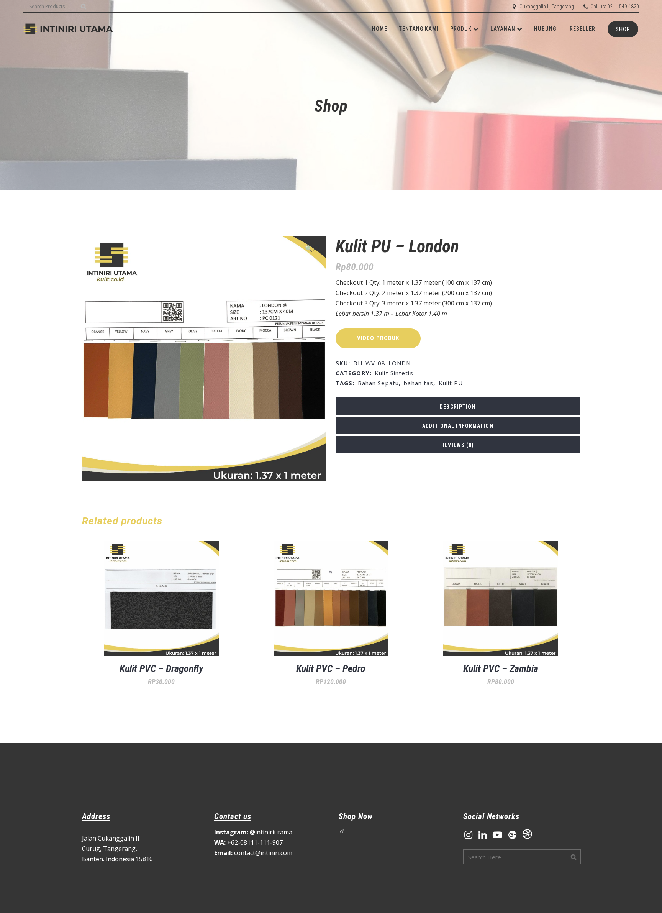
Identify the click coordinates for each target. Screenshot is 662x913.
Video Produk (378, 338)
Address (96, 816)
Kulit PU (451, 383)
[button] (312, 248)
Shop (623, 29)
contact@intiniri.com (253, 853)
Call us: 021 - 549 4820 (614, 6)
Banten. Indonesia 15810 (117, 859)
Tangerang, (120, 848)
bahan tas (418, 383)
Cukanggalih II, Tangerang (546, 6)
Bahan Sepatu (378, 383)
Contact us (232, 816)
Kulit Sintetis (394, 373)
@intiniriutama (253, 832)
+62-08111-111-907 (248, 842)
